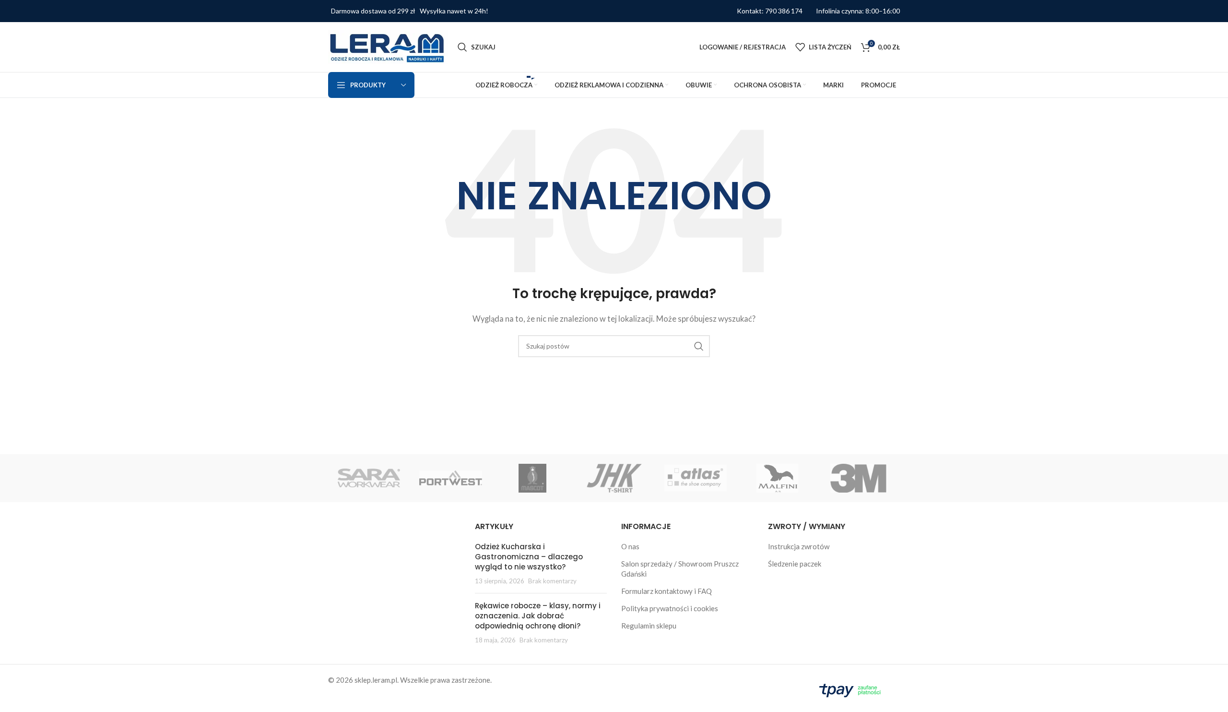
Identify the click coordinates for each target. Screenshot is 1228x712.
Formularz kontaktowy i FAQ (666, 591)
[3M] (859, 478)
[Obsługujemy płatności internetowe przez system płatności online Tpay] (852, 689)
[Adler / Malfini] (777, 478)
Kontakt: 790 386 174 (770, 11)
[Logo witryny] (388, 46)
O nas (630, 546)
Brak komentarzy (552, 581)
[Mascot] (532, 478)
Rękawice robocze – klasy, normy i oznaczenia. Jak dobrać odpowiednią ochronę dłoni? (538, 616)
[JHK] (614, 478)
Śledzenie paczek (794, 563)
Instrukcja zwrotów (798, 546)
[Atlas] (695, 478)
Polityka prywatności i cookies (669, 608)
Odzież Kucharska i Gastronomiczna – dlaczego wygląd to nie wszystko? (529, 557)
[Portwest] (450, 478)
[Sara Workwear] (369, 478)
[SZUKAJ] (699, 346)
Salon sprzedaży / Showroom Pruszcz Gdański (680, 568)
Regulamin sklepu (648, 625)
